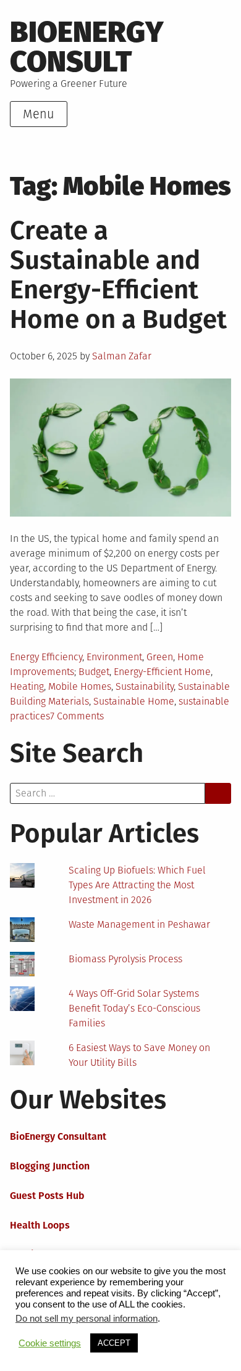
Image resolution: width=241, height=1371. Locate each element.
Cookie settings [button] (50, 1343)
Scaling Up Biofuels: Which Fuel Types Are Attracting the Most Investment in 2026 (137, 885)
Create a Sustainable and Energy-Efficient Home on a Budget (118, 275)
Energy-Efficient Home (162, 671)
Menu (38, 114)
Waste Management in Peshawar (139, 924)
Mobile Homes (79, 686)
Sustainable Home (133, 701)
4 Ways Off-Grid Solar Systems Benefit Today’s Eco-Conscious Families (134, 1008)
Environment (114, 657)
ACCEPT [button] (114, 1343)
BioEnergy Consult (87, 47)
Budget (93, 671)
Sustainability (145, 686)
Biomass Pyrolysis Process (125, 959)
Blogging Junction (50, 1166)
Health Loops (40, 1225)
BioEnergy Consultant (58, 1136)
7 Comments (77, 716)
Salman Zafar (121, 356)
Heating (27, 686)
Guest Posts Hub (47, 1195)
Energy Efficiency (46, 657)
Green (159, 657)
